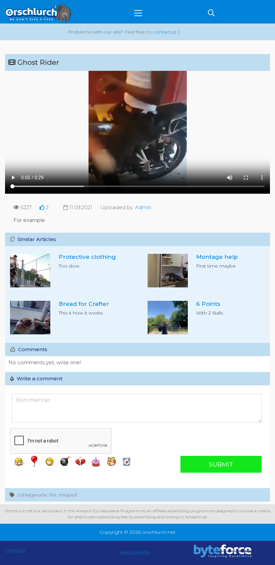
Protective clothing (87, 256)
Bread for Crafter (84, 303)
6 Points (208, 303)
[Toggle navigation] (138, 13)
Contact (15, 551)
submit (221, 464)
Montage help (217, 256)
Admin (143, 207)
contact (162, 32)
